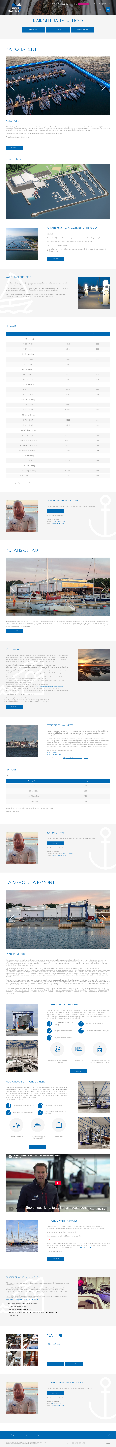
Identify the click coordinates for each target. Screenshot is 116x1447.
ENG (100, 4)
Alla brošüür (14, 631)
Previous (11, 86)
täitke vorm (14, 148)
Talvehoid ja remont (82, 30)
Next (104, 86)
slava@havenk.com (57, 523)
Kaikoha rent (33, 30)
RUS (104, 4)
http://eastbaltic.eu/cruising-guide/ (75, 758)
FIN (109, 4)
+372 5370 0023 (59, 521)
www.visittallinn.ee (53, 752)
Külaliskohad (58, 30)
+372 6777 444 (68, 4)
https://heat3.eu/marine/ (83, 1247)
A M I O (108, 1443)
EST (95, 4)
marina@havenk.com (59, 856)
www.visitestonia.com (54, 754)
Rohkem (55, 1364)
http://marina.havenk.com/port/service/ (49, 687)
